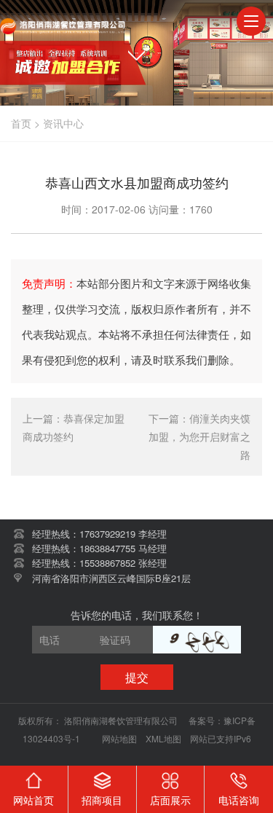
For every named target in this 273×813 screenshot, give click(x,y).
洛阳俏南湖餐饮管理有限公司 (122, 720)
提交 (137, 677)
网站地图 (119, 738)
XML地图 (163, 738)
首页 (21, 123)
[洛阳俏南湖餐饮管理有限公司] (63, 22)
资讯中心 (63, 123)
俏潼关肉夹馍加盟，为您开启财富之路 (199, 436)
